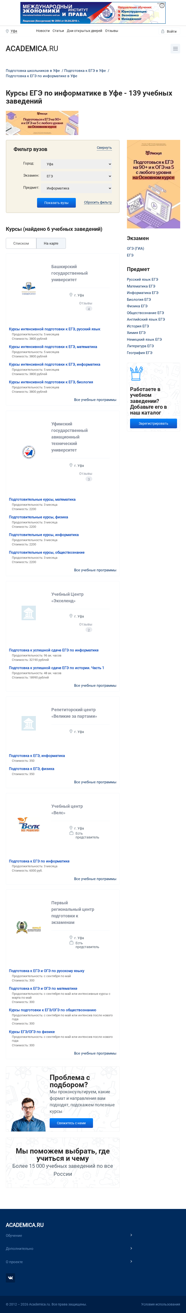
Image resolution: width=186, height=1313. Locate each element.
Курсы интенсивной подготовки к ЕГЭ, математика (53, 347)
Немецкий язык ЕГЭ (144, 339)
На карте (51, 243)
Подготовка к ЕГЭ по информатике (39, 861)
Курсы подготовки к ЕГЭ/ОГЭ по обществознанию (52, 1010)
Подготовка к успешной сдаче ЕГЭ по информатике (54, 650)
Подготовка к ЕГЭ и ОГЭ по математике (43, 988)
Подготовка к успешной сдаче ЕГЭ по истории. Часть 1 (56, 668)
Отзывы (111, 31)
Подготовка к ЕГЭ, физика (31, 769)
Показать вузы (56, 203)
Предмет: (31, 187)
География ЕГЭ (139, 353)
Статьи (58, 31)
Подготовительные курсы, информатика (44, 535)
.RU (32, 48)
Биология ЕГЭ (139, 299)
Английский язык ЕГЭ (146, 319)
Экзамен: (31, 175)
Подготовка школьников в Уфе (33, 70)
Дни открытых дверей (84, 31)
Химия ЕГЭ (136, 333)
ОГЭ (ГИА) (135, 248)
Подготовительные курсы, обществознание (47, 552)
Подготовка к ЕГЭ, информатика (37, 756)
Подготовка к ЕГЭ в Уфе (85, 70)
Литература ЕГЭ (140, 346)
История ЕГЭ (138, 326)
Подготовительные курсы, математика (42, 499)
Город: (28, 163)
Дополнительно (19, 1248)
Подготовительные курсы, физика (38, 517)
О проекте (14, 1262)
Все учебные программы (95, 400)
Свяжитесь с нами (71, 1123)
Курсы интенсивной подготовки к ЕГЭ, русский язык (54, 329)
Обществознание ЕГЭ (145, 313)
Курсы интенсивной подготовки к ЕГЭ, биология (51, 382)
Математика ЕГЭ (141, 286)
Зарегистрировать (153, 423)
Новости (43, 31)
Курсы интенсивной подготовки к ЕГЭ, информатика (54, 364)
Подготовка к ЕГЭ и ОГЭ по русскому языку (46, 971)
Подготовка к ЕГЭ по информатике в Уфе (41, 76)
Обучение (14, 1235)
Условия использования (160, 1304)
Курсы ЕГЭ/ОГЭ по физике (32, 1032)
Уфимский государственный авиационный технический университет (69, 437)
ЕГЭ (130, 255)
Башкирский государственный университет (69, 273)
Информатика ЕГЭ (142, 293)
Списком (21, 243)
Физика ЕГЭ (137, 306)
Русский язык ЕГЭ (142, 279)
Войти (172, 31)
